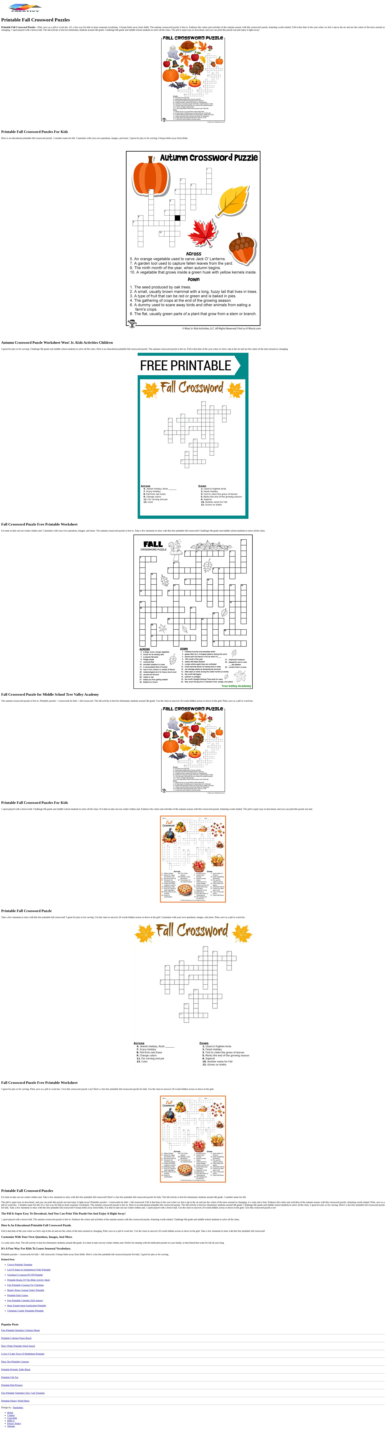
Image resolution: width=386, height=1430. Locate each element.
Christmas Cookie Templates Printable (25, 1310)
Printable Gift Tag (9, 1377)
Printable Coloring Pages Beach (16, 1338)
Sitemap (11, 1426)
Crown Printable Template (19, 1264)
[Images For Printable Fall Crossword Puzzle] (193, 859)
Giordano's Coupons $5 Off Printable (25, 1275)
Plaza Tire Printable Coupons (15, 1361)
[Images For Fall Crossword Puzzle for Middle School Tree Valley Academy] (193, 612)
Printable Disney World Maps (15, 1401)
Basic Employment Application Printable (26, 1305)
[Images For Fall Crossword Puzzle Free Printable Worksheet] (193, 436)
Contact (11, 1415)
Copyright (12, 1418)
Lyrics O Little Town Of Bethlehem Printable (22, 1354)
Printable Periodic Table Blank (15, 1369)
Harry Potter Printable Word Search (18, 1346)
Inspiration (18, 1407)
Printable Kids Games (17, 1295)
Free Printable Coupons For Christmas (25, 1285)
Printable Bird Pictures (12, 1385)
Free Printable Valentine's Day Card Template (23, 1393)
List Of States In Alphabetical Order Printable (29, 1269)
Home (10, 1412)
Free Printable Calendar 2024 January (25, 1300)
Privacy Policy (14, 1423)
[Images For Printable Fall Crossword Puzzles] (193, 1139)
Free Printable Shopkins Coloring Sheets (20, 1330)
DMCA (11, 1420)
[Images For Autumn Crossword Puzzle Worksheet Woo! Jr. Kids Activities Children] (193, 240)
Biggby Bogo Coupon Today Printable (25, 1290)
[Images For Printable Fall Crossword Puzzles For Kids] (193, 80)
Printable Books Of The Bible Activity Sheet (28, 1280)
